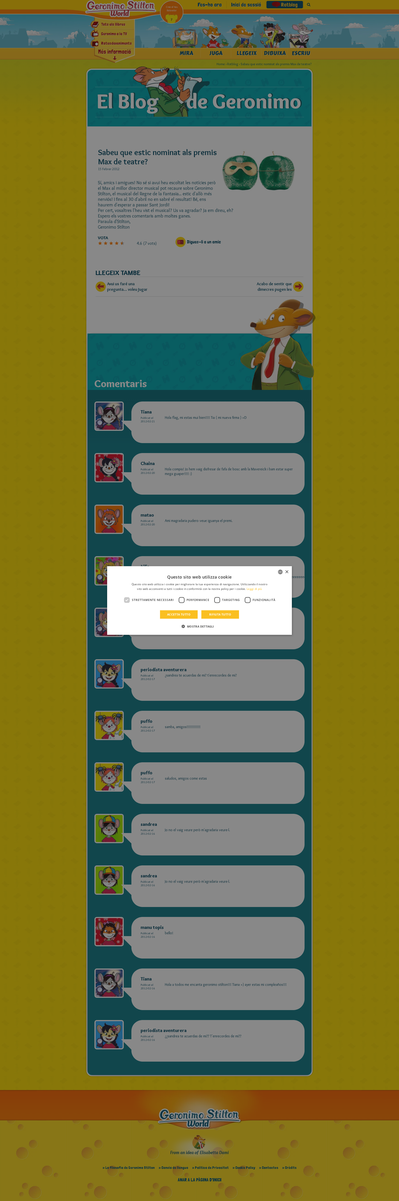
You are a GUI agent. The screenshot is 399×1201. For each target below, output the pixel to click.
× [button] (286, 571)
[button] (199, 626)
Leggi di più (254, 589)
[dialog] (199, 600)
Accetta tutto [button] (178, 614)
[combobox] (280, 572)
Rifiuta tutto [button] (220, 614)
